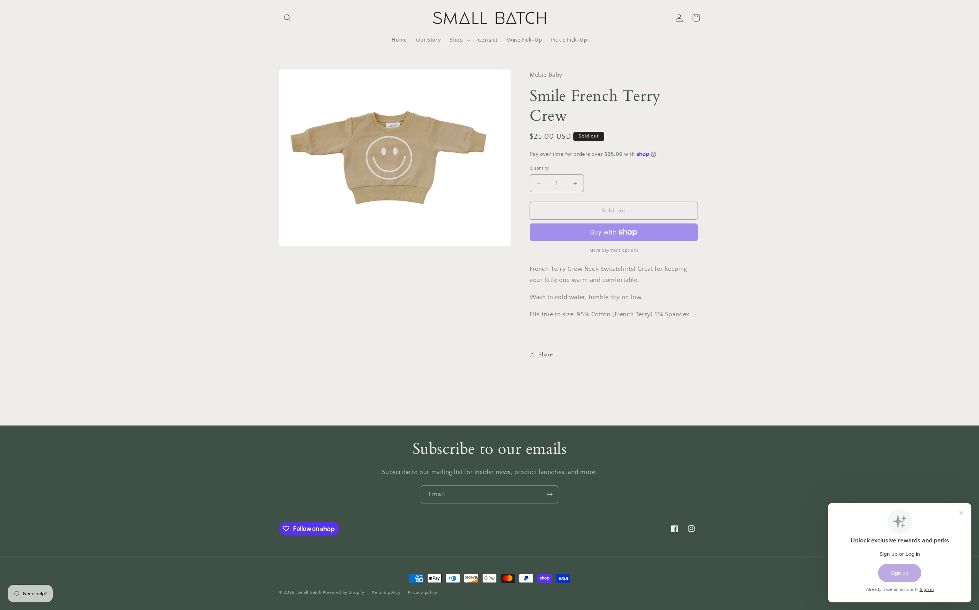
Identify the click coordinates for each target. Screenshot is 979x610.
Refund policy (386, 592)
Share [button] (545, 355)
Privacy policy (422, 592)
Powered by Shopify (343, 592)
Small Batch (310, 592)
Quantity (539, 168)
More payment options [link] (614, 250)
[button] (287, 18)
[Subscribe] (549, 494)
